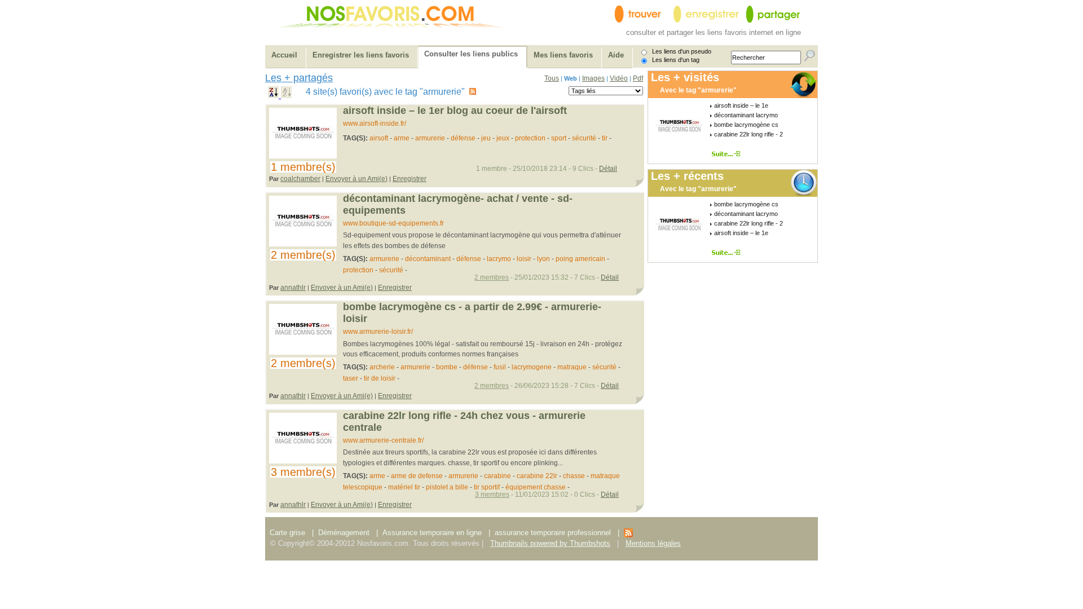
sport (558, 138)
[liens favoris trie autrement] (728, 153)
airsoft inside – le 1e (741, 105)
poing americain (580, 259)
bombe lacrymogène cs (746, 124)
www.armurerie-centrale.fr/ (383, 440)
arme (402, 138)
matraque (572, 367)
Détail (608, 169)
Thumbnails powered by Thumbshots (550, 543)
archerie (382, 367)
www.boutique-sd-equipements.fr (393, 223)
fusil (500, 367)
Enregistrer (409, 179)
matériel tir (404, 487)
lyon (543, 259)
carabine (497, 476)
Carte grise (288, 532)
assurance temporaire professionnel (553, 532)
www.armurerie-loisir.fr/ (378, 332)
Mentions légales (653, 543)
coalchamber (300, 179)
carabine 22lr (537, 476)
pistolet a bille (447, 487)
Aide (616, 55)
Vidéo (619, 78)
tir (605, 138)
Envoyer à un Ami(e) (356, 179)
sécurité (584, 138)
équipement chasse (535, 487)
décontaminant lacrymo (746, 115)
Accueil (284, 55)
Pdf (638, 78)
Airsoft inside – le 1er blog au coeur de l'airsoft (455, 110)
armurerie (430, 138)
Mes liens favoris (563, 55)
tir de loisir (379, 378)
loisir (524, 259)
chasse (574, 476)
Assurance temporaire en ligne (432, 532)
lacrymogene (532, 367)
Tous (551, 78)
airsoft (378, 138)
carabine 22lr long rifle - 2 (748, 134)
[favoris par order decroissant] (274, 95)
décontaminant (428, 259)
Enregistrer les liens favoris (360, 55)
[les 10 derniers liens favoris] (628, 535)
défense (463, 138)
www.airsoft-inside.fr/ (374, 123)
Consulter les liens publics (471, 54)
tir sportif (487, 487)
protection (530, 138)
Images (593, 78)
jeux (502, 138)
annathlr (293, 288)
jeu (486, 138)
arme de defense (417, 476)
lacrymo (499, 259)
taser (350, 378)
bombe (446, 367)
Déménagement (343, 532)
